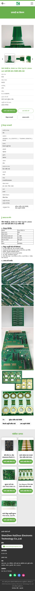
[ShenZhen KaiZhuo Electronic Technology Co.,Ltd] (18, 3)
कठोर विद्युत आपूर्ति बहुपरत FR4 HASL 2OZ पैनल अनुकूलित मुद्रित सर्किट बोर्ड (9, 515)
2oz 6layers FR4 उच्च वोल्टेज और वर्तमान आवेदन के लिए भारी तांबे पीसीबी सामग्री (26, 486)
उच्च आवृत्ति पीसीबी (25, 423)
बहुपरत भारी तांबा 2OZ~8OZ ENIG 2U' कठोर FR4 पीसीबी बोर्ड (9, 486)
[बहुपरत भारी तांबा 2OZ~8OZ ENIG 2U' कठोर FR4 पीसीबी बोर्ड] (9, 474)
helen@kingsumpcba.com (13, 546)
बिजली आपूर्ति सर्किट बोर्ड (9, 423)
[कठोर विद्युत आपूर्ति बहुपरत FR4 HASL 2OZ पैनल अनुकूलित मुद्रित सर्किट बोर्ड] (9, 503)
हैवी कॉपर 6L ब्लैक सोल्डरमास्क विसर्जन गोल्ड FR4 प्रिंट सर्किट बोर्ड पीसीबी (9, 456)
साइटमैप (21, 588)
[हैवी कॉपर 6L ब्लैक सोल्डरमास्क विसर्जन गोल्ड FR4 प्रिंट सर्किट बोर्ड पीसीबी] (9, 445)
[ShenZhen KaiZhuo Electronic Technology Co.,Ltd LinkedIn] (23, 575)
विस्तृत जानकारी (9, 117)
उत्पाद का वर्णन (25, 117)
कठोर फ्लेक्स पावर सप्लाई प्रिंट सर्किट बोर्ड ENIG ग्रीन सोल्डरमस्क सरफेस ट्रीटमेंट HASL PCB (25, 456)
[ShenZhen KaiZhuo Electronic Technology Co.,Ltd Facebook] (19, 575)
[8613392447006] (10, 575)
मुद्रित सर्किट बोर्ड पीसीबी (15, 420)
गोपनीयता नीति (15, 588)
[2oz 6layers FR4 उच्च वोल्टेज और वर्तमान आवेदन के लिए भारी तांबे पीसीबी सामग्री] (26, 475)
